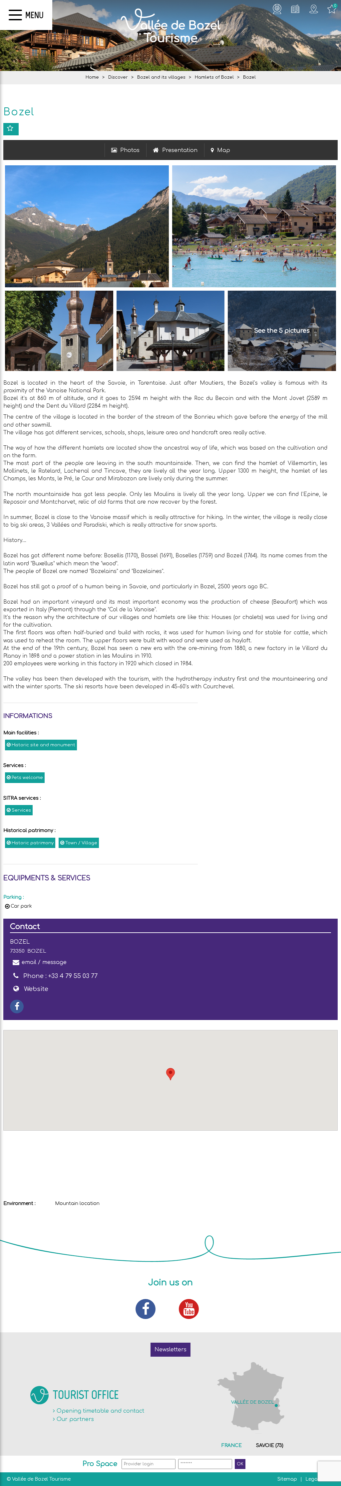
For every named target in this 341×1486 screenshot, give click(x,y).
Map (223, 150)
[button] (170, 1074)
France (231, 1445)
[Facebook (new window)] (149, 1309)
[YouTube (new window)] (192, 1309)
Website (36, 989)
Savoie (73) (269, 1445)
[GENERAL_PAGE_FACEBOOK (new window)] (17, 1006)
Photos (130, 150)
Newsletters (170, 1350)
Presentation (179, 150)
